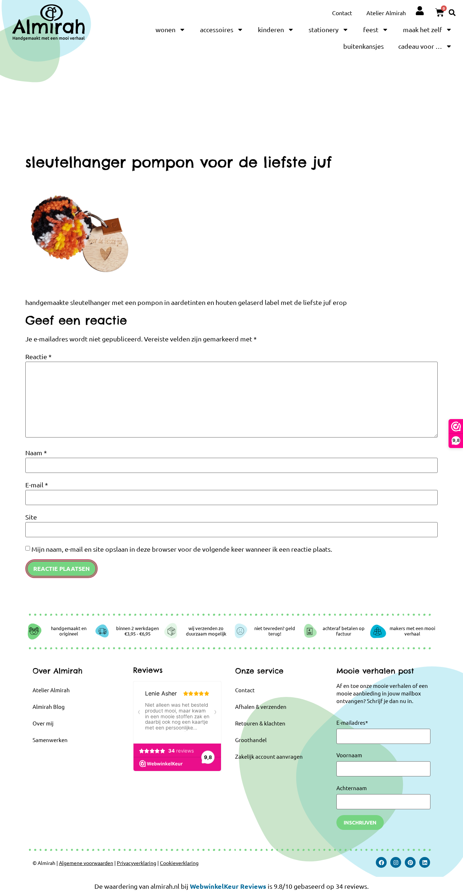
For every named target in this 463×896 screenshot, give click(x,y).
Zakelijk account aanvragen (269, 756)
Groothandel (251, 739)
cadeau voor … (420, 46)
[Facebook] (381, 862)
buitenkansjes (363, 46)
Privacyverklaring (136, 863)
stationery (324, 29)
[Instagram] (395, 862)
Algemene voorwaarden (86, 863)
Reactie (38, 356)
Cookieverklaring (179, 863)
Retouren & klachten (260, 723)
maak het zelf (422, 29)
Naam (36, 452)
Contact (342, 12)
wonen (165, 29)
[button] (452, 12)
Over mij (43, 723)
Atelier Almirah (386, 12)
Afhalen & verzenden (260, 706)
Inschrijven (360, 822)
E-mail (36, 485)
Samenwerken (50, 739)
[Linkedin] (424, 862)
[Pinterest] (410, 862)
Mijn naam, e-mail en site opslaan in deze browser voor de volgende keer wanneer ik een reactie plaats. (181, 549)
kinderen (271, 29)
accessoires (216, 29)
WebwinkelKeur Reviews (228, 886)
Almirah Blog (49, 706)
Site (31, 517)
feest (370, 29)
